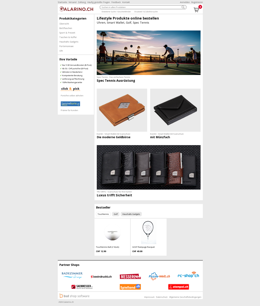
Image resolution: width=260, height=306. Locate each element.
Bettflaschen (65, 28)
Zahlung (82, 2)
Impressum (149, 297)
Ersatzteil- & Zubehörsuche (146, 11)
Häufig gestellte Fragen (98, 2)
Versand (72, 2)
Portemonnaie (66, 46)
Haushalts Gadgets (68, 41)
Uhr (61, 50)
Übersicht (64, 23)
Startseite (62, 2)
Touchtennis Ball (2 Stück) (107, 247)
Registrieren (197, 2)
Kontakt (126, 2)
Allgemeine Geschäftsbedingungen (185, 297)
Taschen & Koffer (68, 37)
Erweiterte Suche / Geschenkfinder (116, 11)
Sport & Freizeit (67, 32)
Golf (116, 214)
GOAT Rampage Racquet (143, 247)
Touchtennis (103, 214)
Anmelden (185, 2)
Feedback (116, 2)
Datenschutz (162, 297)
